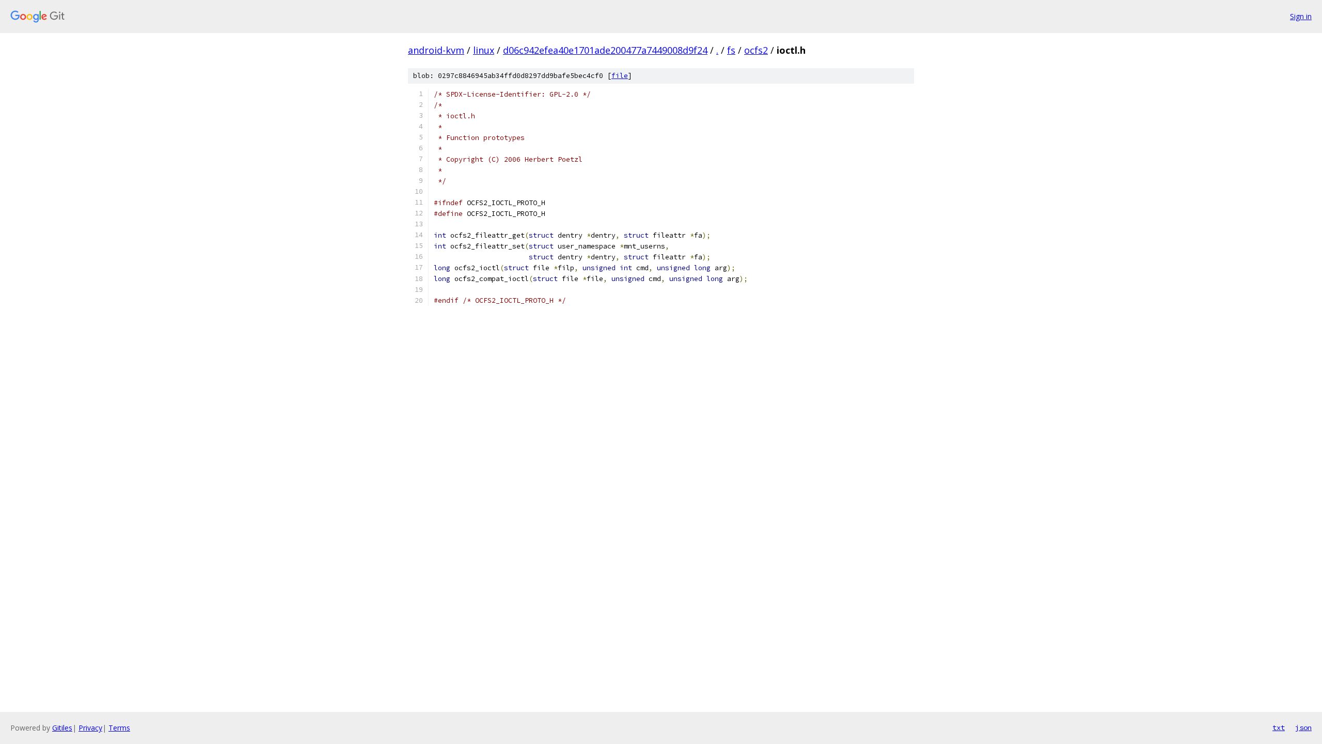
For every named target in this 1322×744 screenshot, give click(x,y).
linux (483, 50)
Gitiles (62, 728)
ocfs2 (756, 50)
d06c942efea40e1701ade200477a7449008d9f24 (605, 50)
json (1303, 727)
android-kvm (436, 50)
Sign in (1301, 16)
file (619, 75)
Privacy (90, 728)
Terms (119, 728)
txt (1278, 727)
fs (731, 50)
